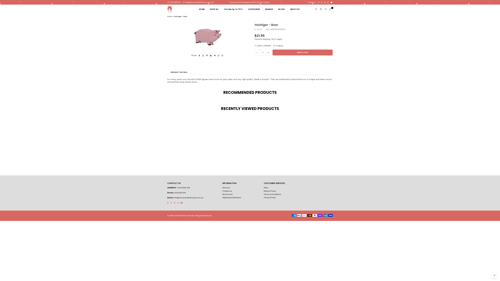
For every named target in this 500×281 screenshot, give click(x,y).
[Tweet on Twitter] (203, 55)
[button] (330, 9)
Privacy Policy (270, 197)
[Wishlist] (325, 9)
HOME (202, 9)
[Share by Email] (222, 55)
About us (226, 187)
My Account (227, 194)
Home (169, 16)
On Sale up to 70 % (233, 9)
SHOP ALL (214, 9)
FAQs (266, 187)
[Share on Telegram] (215, 55)
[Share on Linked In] (211, 55)
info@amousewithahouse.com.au (199, 2)
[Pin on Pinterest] (207, 55)
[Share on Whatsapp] (219, 55)
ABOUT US (295, 9)
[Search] (316, 9)
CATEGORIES (254, 9)
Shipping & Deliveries (231, 197)
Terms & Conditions (272, 194)
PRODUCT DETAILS (179, 72)
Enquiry (279, 45)
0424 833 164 (175, 2)
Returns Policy (270, 191)
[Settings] (321, 9)
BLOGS (281, 9)
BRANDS (269, 9)
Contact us (227, 191)
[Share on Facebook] (199, 55)
